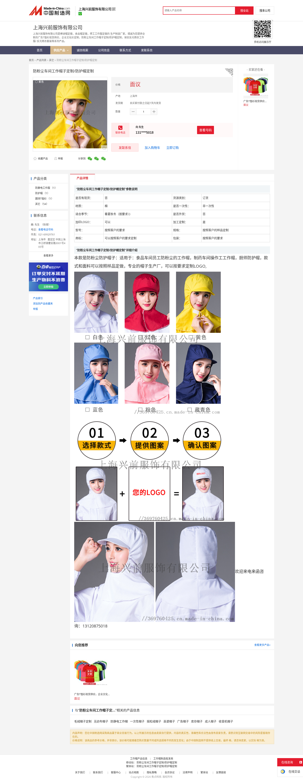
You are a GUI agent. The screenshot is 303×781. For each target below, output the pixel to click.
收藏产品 (42, 158)
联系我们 (98, 772)
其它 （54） (42, 204)
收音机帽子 (226, 721)
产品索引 (38, 298)
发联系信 (125, 147)
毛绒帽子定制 (83, 721)
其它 (51, 60)
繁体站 (204, 772)
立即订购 (172, 147)
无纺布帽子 (101, 721)
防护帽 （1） (42, 193)
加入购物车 (152, 147)
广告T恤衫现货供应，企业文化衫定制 (263, 101)
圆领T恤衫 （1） (44, 198)
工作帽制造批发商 (163, 758)
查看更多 (48, 255)
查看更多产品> (262, 645)
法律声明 (188, 772)
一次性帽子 (137, 721)
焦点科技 (156, 777)
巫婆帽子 (169, 721)
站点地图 (134, 772)
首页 (31, 60)
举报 (60, 158)
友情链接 (221, 772)
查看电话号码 (45, 229)
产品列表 (41, 60)
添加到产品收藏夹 (43, 303)
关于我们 (80, 772)
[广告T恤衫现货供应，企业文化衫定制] (255, 86)
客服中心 (116, 772)
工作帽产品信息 (138, 758)
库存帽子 (197, 721)
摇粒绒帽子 (154, 721)
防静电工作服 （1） (46, 188)
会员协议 (170, 772)
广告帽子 (183, 721)
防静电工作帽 (119, 721)
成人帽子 (210, 721)
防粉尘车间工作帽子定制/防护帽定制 (157, 762)
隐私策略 (152, 772)
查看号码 (205, 130)
